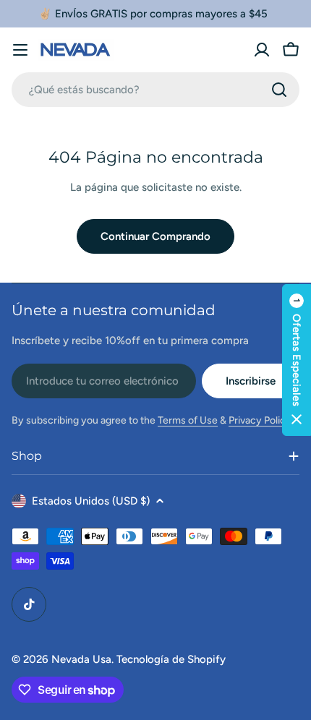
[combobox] (155, 89)
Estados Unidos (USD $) (91, 500)
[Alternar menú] (20, 50)
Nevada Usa (81, 659)
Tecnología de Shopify (171, 659)
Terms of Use (188, 420)
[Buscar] (279, 89)
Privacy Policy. (261, 420)
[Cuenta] (261, 50)
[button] (296, 360)
